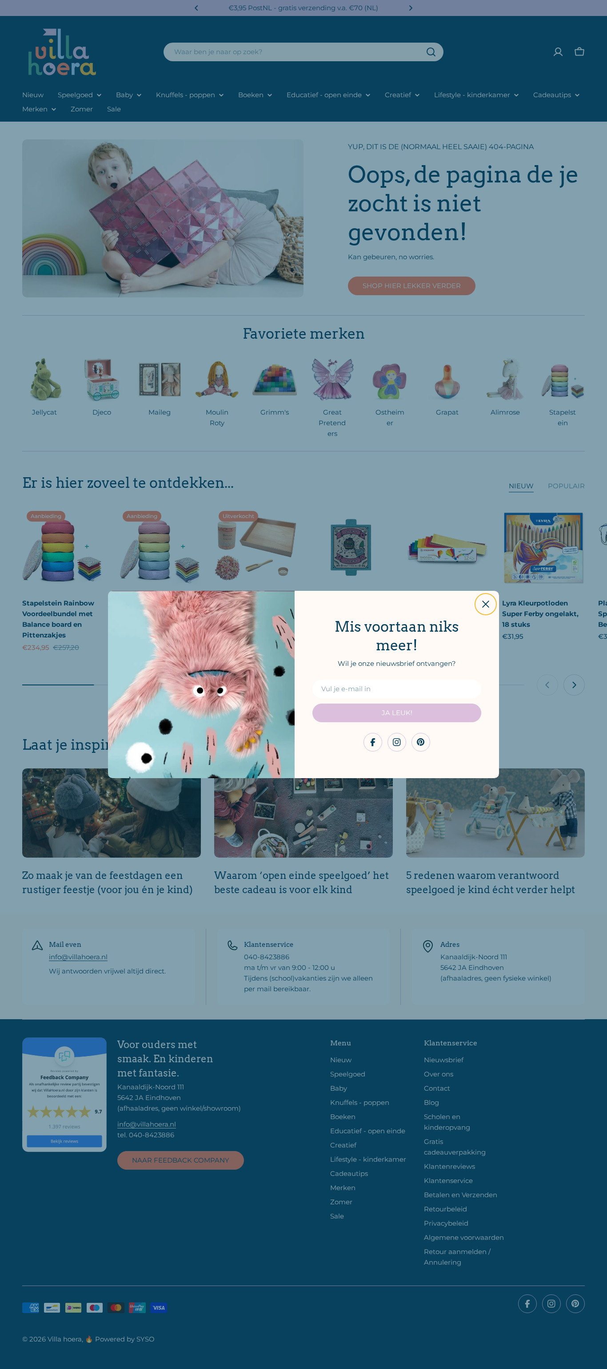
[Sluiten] (486, 604)
